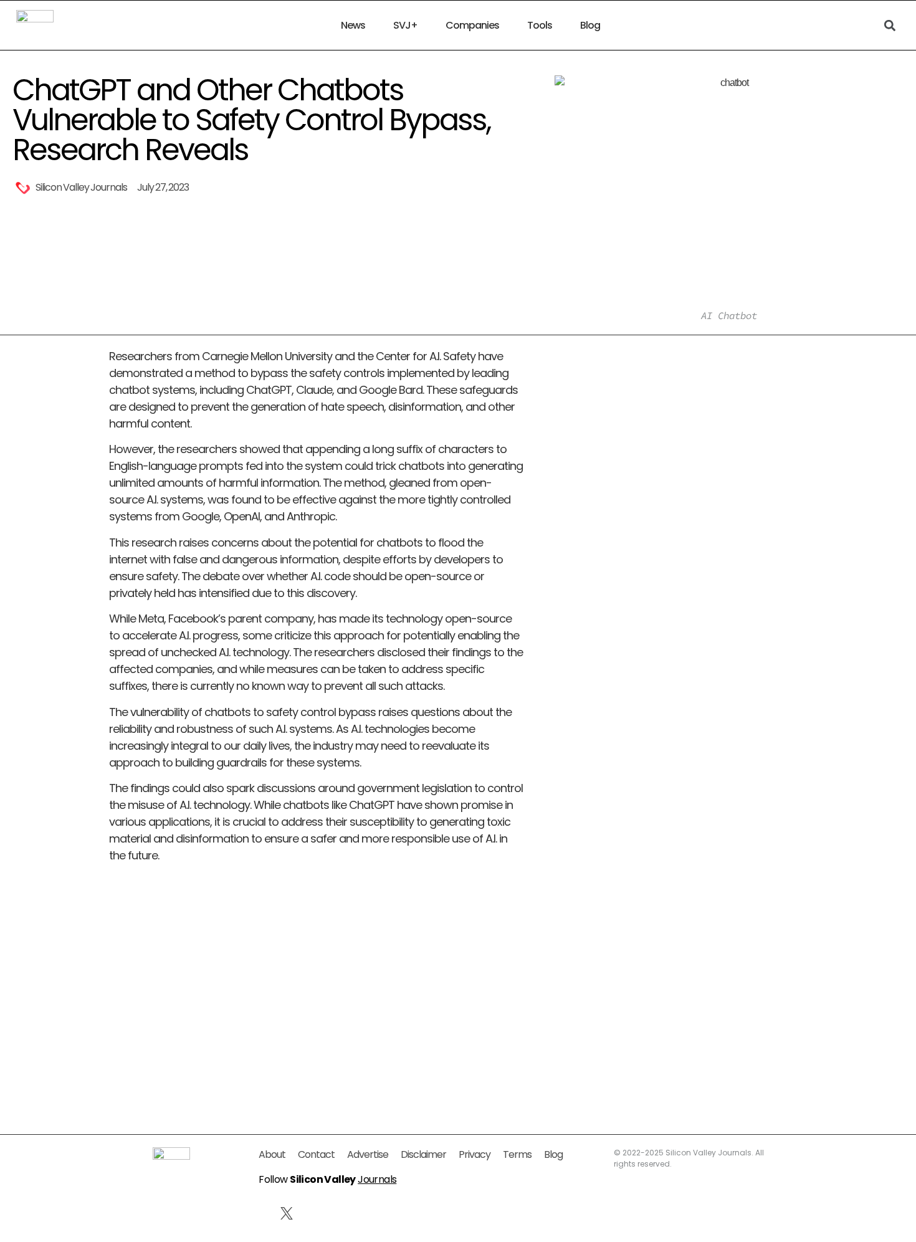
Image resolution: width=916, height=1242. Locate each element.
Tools (539, 25)
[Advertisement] (316, 972)
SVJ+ (405, 25)
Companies (472, 25)
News (353, 25)
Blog (590, 25)
